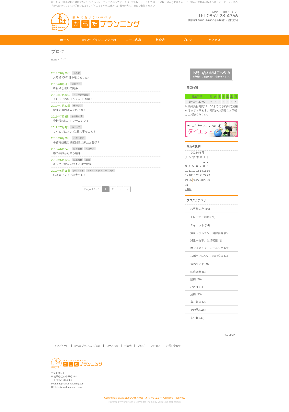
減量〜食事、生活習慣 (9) (206, 240)
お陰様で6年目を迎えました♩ (71, 77)
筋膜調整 (77, 149)
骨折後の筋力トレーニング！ (71, 120)
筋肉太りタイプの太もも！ (69, 174)
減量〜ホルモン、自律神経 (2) (209, 233)
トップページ (61, 345)
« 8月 (188, 189)
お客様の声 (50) (200, 208)
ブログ (141, 345)
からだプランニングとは (87, 345)
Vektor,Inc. (163, 402)
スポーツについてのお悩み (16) (209, 255)
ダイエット (78, 170)
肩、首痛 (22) (198, 301)
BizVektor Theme (145, 402)
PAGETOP (229, 335)
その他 (76, 73)
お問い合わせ (173, 345)
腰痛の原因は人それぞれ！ (69, 109)
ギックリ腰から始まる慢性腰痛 (72, 164)
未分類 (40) (197, 317)
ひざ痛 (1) (196, 286)
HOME (54, 59)
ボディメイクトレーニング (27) (209, 247)
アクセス (155, 345)
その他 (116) (198, 309)
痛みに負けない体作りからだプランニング (140, 397)
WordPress (127, 402)
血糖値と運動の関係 (65, 88)
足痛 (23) (196, 294)
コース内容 (112, 345)
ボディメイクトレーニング (100, 170)
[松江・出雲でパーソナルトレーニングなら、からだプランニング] (95, 27)
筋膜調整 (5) (198, 271)
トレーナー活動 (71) (202, 216)
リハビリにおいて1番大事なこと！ (74, 131)
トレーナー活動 (80, 95)
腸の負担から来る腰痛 (67, 153)
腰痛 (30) (196, 279)
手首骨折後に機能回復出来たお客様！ (76, 142)
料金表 (128, 345)
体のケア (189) (199, 264)
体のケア (76, 84)
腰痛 (88, 159)
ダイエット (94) (200, 225)
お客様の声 (77, 116)
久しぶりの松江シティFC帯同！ (73, 99)
